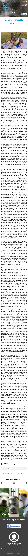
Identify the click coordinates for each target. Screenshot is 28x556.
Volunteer (17, 483)
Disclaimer (4, 551)
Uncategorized (17, 468)
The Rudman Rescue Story (14, 19)
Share (10, 483)
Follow (4, 483)
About (7, 519)
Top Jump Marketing (17, 553)
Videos (14, 519)
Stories (11, 519)
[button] (24, 1)
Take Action (22, 519)
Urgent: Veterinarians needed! (22, 474)
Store (14, 520)
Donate (23, 483)
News (18, 519)
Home (4, 519)
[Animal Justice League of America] (4, 5)
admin (11, 23)
